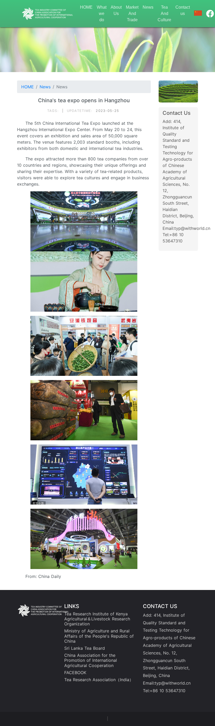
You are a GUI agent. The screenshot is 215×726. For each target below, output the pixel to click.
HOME (86, 7)
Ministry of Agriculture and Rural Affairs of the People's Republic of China (99, 635)
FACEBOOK (75, 672)
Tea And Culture (164, 13)
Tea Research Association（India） (98, 679)
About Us (116, 10)
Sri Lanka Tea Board (84, 648)
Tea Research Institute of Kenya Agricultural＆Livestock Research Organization (97, 618)
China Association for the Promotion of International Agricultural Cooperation (90, 660)
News (148, 7)
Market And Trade (132, 13)
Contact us (182, 10)
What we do (101, 13)
